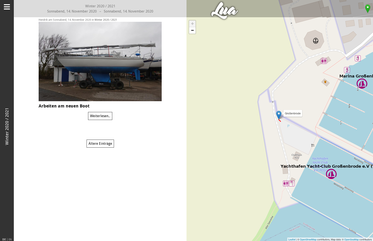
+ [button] (192, 23)
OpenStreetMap (308, 239)
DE (4, 239)
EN (10, 239)
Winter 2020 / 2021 (106, 19)
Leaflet (292, 239)
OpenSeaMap (351, 239)
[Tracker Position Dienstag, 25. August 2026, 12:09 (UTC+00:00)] (367, 8)
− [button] (192, 30)
